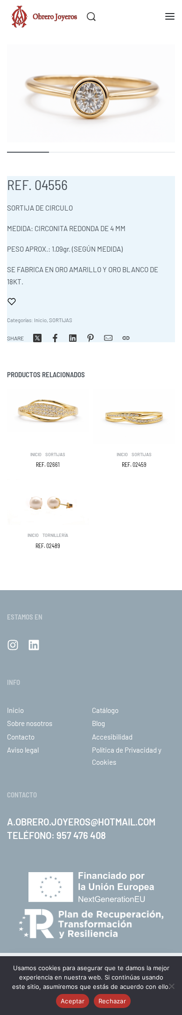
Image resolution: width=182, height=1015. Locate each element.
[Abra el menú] (170, 16)
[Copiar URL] (126, 338)
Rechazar (112, 1001)
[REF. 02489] (48, 502)
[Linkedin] (34, 645)
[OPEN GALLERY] (91, 93)
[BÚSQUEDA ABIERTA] (91, 16)
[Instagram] (13, 645)
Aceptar (72, 1001)
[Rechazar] (171, 984)
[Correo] (108, 338)
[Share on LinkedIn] (73, 338)
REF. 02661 (48, 464)
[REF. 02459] (134, 416)
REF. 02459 (134, 464)
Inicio (40, 320)
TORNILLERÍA (55, 535)
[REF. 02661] (48, 410)
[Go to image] (28, 152)
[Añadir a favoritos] (11, 301)
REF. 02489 (47, 546)
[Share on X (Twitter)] (37, 338)
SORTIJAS (60, 320)
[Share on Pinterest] (90, 338)
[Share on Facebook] (55, 338)
